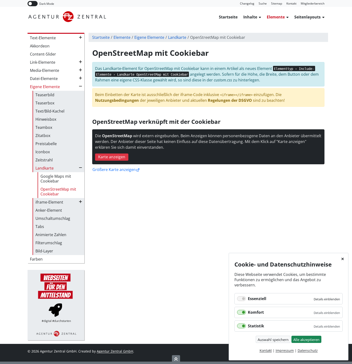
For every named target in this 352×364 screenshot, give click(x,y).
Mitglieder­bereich (312, 3)
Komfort (256, 312)
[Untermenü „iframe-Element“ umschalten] (80, 201)
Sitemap (276, 3)
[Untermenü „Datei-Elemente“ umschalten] (80, 78)
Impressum (285, 350)
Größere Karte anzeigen (114, 170)
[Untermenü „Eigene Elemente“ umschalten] (80, 86)
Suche (263, 3)
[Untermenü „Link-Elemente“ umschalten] (80, 61)
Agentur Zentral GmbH (115, 351)
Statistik (256, 326)
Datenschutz (308, 350)
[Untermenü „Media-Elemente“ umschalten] (80, 70)
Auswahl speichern (273, 339)
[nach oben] (176, 359)
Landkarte (177, 37)
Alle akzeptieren (306, 339)
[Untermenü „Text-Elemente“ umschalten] (80, 37)
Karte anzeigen (111, 156)
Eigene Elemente (149, 37)
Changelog (247, 3)
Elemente (122, 37)
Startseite (101, 37)
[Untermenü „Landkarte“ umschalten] (80, 167)
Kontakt (291, 3)
